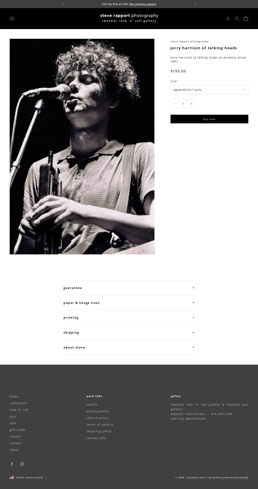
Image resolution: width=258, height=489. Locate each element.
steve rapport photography (190, 41)
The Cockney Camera (142, 3)
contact (16, 443)
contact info (96, 438)
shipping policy (99, 431)
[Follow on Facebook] (12, 464)
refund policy (97, 418)
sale (13, 423)
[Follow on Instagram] (22, 464)
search (92, 404)
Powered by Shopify (235, 477)
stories (15, 436)
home (14, 396)
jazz (13, 416)
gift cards (18, 430)
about (14, 450)
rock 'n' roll (19, 410)
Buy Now (209, 119)
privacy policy (97, 411)
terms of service (99, 424)
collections (19, 403)
